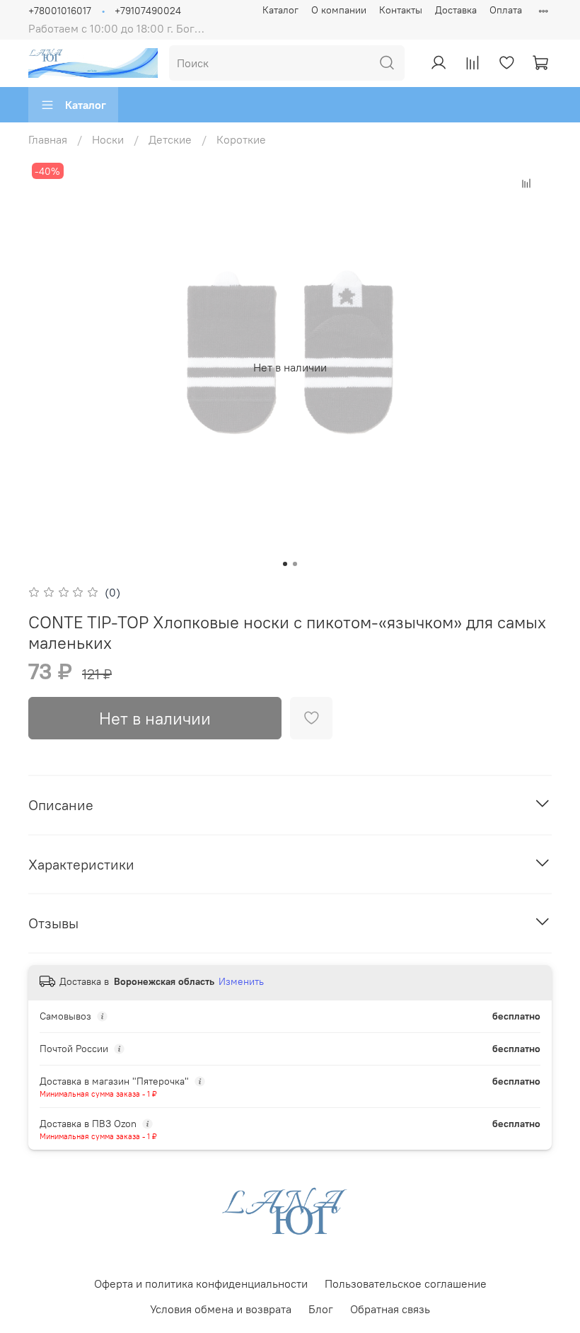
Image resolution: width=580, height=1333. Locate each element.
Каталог (280, 10)
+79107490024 (148, 10)
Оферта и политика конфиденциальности (201, 1283)
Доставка (456, 10)
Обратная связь (390, 1309)
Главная (47, 139)
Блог (320, 1309)
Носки (108, 139)
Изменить (241, 981)
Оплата (505, 10)
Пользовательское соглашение (406, 1283)
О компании (338, 10)
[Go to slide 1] (285, 564)
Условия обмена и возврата (220, 1309)
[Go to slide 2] (295, 564)
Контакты (400, 10)
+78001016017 (59, 10)
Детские (170, 139)
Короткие (241, 139)
